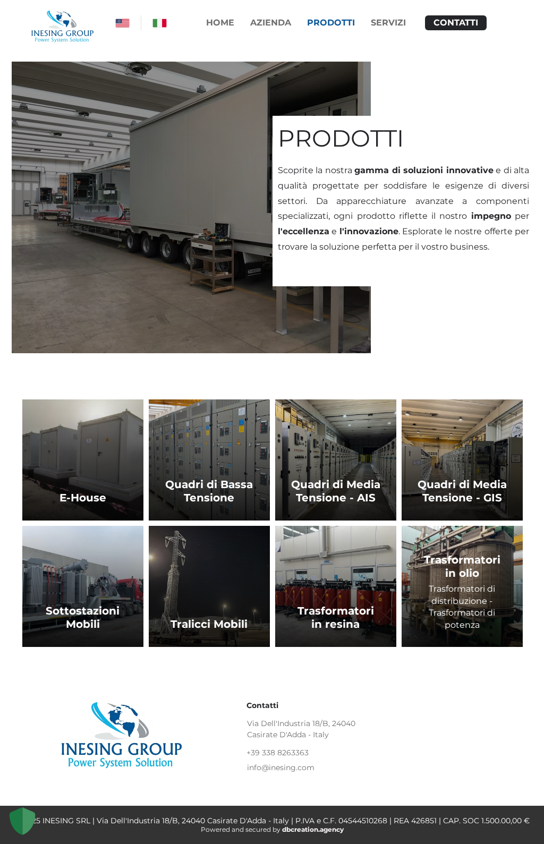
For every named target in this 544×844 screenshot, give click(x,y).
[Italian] (159, 22)
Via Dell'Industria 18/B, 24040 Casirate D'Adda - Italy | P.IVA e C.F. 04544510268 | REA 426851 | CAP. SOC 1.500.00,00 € (313, 820)
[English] (122, 22)
